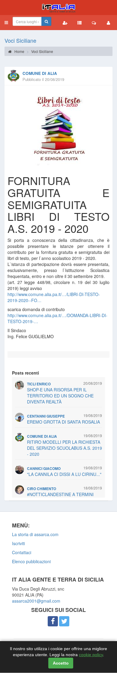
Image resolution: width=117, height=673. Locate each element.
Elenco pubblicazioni (31, 561)
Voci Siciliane (20, 40)
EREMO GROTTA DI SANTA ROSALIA (63, 422)
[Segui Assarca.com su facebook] (53, 621)
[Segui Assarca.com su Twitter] (64, 621)
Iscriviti (18, 543)
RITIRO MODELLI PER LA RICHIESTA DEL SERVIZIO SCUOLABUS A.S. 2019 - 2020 (64, 448)
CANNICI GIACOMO (44, 468)
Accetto (61, 663)
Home (19, 51)
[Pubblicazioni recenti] (79, 22)
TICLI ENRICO (39, 384)
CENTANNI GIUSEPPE (46, 416)
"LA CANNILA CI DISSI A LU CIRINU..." (64, 474)
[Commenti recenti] (94, 22)
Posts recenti (25, 373)
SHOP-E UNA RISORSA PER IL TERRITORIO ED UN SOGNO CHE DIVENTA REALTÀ (60, 396)
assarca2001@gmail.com (36, 601)
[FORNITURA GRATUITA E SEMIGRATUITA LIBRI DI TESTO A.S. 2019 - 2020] (59, 128)
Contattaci (21, 552)
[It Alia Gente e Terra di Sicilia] (58, 7)
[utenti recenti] (65, 22)
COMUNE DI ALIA (39, 73)
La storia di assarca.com (35, 534)
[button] (6, 22)
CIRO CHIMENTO (41, 488)
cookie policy (91, 654)
